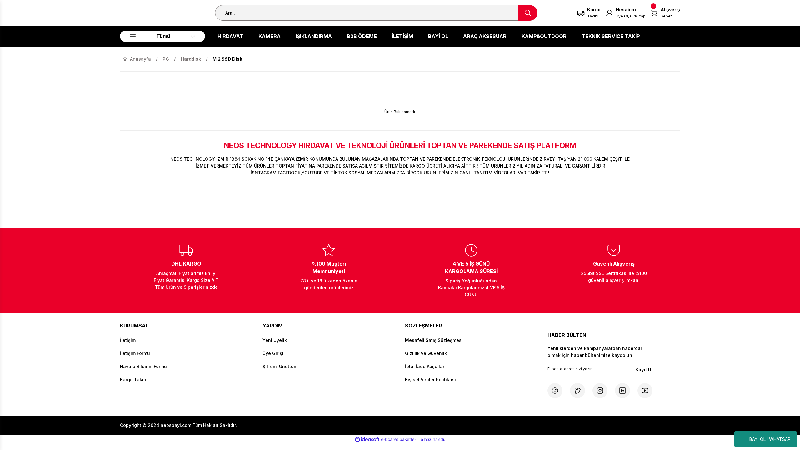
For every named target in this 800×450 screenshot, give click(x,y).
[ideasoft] (367, 439)
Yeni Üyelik (274, 340)
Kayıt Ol (643, 369)
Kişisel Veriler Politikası (430, 379)
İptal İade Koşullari (425, 366)
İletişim (128, 340)
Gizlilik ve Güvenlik (426, 353)
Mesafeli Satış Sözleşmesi (434, 340)
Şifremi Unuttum (280, 366)
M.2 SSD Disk (227, 59)
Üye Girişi (272, 353)
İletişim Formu (135, 353)
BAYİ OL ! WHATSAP (770, 439)
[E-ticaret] (399, 439)
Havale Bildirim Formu (143, 366)
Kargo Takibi (134, 379)
